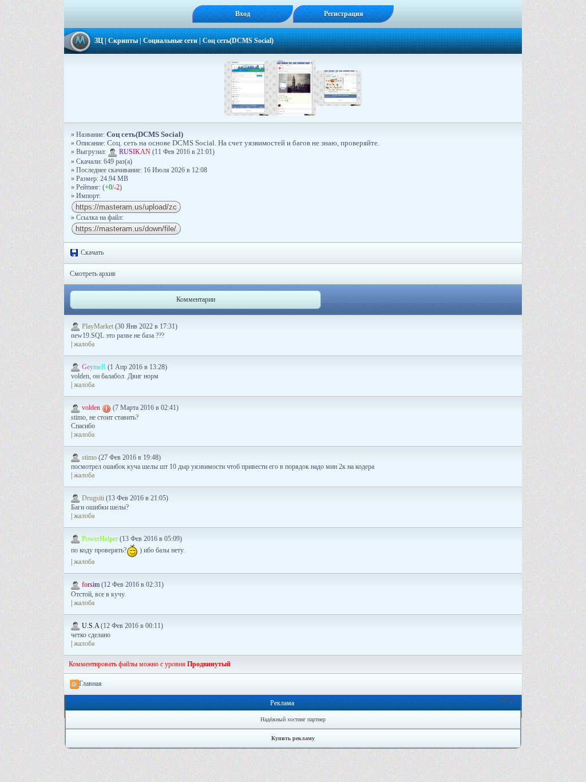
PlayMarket (97, 326)
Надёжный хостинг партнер (293, 719)
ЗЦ (98, 41)
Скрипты (123, 41)
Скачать (91, 252)
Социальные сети (170, 41)
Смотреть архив (93, 274)
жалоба (84, 344)
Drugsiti (93, 498)
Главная (90, 684)
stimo (89, 457)
